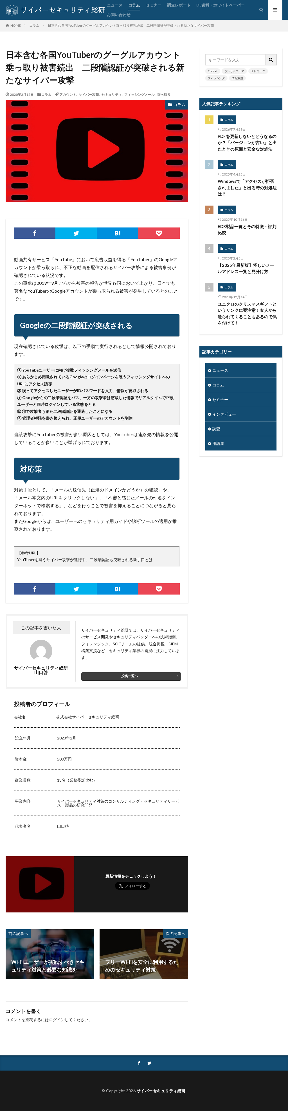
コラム (134, 5)
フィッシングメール (139, 94)
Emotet (212, 71)
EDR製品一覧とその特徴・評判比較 (247, 229)
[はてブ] (117, 233)
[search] (271, 59)
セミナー (153, 5)
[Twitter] (76, 233)
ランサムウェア (234, 71)
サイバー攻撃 (89, 94)
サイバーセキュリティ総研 (161, 1090)
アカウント (67, 94)
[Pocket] (159, 233)
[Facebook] (34, 233)
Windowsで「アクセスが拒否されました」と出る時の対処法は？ (247, 187)
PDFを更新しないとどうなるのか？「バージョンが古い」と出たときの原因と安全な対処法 (247, 142)
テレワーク (258, 71)
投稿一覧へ (129, 676)
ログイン (57, 1019)
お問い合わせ (118, 14)
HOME (15, 25)
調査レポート (179, 5)
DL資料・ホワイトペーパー (220, 5)
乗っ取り (164, 94)
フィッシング (216, 78)
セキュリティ (112, 94)
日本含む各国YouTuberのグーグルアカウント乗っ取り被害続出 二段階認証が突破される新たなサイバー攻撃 (131, 25)
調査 (216, 428)
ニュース (115, 5)
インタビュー (224, 414)
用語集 (218, 443)
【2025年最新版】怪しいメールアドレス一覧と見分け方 (246, 268)
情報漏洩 (237, 78)
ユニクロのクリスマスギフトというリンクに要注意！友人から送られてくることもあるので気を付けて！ (247, 313)
